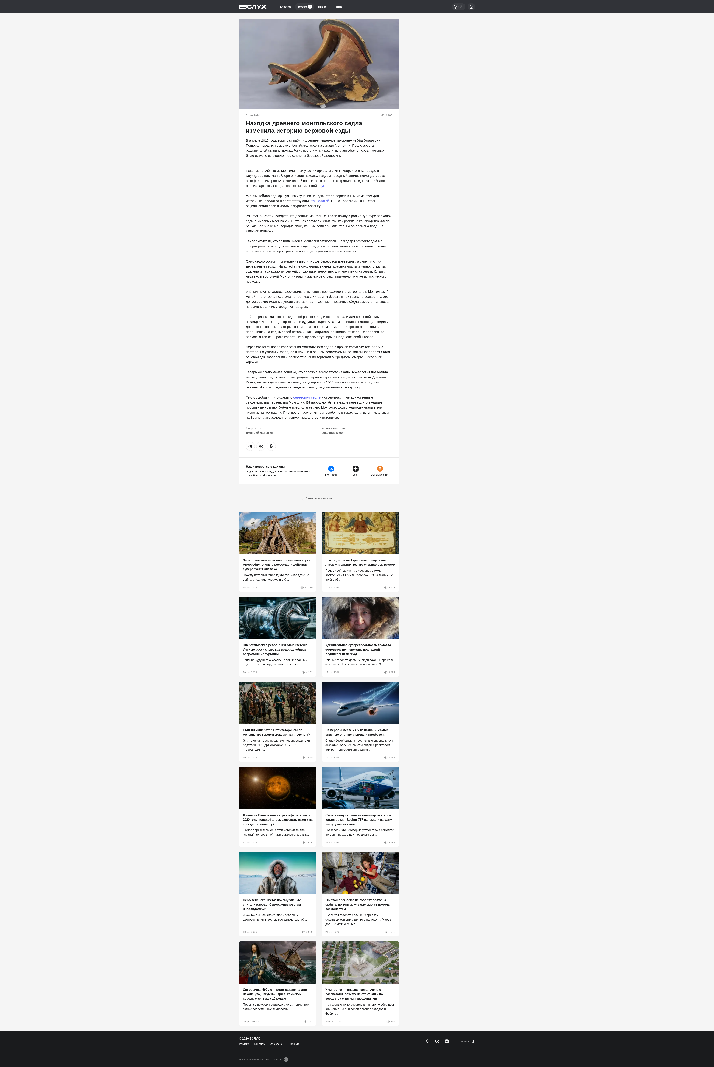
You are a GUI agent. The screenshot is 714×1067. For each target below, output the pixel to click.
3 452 (391, 672)
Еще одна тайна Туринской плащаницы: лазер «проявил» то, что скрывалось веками (360, 562)
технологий (320, 201)
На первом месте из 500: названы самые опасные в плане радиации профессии (356, 732)
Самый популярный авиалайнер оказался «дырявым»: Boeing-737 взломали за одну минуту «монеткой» (358, 819)
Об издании (277, 1043)
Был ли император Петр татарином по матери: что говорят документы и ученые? (276, 732)
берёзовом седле (307, 397)
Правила (294, 1043)
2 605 (309, 842)
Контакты (259, 1043)
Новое (304, 6)
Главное (285, 6)
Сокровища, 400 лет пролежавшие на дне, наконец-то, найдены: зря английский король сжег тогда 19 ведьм (275, 994)
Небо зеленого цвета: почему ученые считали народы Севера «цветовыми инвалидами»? (272, 904)
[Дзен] (446, 1041)
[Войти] (471, 6)
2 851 (391, 757)
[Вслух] (253, 7)
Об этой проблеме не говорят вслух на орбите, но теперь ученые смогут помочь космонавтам (357, 904)
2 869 (309, 757)
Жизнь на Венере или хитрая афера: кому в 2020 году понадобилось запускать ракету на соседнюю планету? (277, 819)
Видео (322, 6)
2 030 (309, 931)
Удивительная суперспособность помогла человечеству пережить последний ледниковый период (358, 649)
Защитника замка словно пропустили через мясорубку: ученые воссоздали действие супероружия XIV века (276, 564)
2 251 (391, 842)
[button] (250, 446)
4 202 (309, 672)
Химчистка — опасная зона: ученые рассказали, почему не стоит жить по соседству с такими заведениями (354, 994)
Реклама (244, 1043)
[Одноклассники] (427, 1041)
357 (310, 1021)
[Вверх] (468, 1041)
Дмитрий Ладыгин (259, 432)
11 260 (309, 587)
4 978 (391, 587)
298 (393, 1021)
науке (322, 186)
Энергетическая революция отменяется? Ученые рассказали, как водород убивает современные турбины (275, 649)
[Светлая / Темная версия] (458, 6)
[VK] (437, 1041)
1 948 (391, 931)
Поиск (337, 6)
